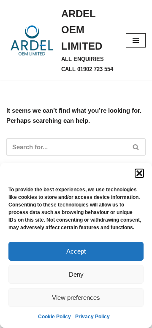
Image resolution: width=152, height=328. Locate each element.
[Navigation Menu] (136, 40)
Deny (76, 274)
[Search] (136, 147)
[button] (139, 173)
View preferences (76, 297)
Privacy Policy (92, 317)
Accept (76, 251)
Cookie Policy (54, 317)
